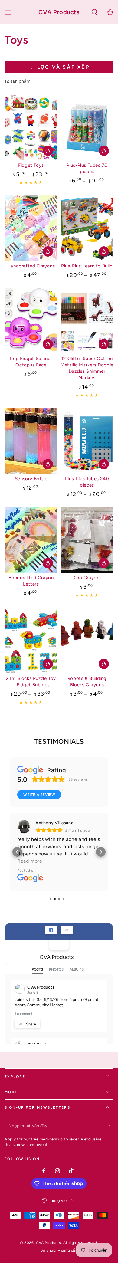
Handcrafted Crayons (31, 266)
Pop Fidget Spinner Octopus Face (31, 362)
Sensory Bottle (31, 478)
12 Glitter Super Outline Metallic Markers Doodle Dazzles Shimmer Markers (87, 368)
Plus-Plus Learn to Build (87, 266)
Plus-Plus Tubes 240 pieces (87, 482)
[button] (94, 12)
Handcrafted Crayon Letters (31, 581)
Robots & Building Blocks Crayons (87, 681)
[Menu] (8, 12)
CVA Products (57, 957)
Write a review (39, 794)
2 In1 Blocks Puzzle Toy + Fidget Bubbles (31, 681)
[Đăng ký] (110, 1126)
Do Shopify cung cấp (58, 1250)
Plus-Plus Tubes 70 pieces (87, 168)
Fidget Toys (31, 165)
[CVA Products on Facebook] (59, 940)
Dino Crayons (87, 577)
